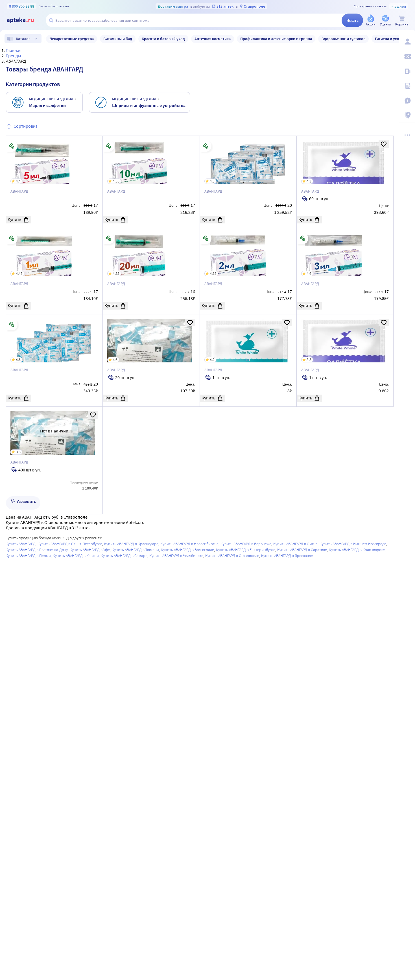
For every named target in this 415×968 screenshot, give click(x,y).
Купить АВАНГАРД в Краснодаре (131, 543)
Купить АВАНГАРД (21, 543)
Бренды (13, 55)
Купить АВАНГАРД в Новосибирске (189, 543)
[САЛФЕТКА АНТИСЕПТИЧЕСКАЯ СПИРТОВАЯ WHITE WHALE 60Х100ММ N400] (54, 460)
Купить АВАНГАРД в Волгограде (187, 549)
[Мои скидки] (407, 56)
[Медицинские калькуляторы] (407, 86)
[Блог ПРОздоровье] (407, 71)
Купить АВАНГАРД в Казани (76, 555)
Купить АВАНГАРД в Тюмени (135, 549)
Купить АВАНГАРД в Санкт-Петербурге (70, 543)
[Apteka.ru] (25, 20)
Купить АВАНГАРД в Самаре (124, 555)
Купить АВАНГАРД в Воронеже (245, 543)
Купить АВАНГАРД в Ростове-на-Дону (37, 549)
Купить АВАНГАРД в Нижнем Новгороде (353, 543)
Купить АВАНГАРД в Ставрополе (232, 555)
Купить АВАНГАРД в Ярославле (287, 555)
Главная (13, 50)
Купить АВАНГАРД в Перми (28, 555)
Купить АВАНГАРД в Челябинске (176, 555)
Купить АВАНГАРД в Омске (295, 543)
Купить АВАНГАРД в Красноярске (357, 549)
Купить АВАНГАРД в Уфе (90, 549)
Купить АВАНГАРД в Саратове (302, 549)
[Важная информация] (407, 100)
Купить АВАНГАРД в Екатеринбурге (245, 549)
